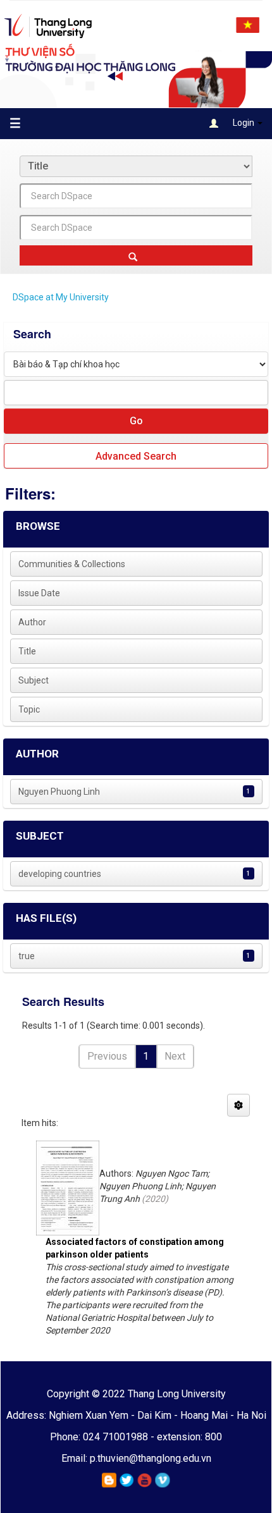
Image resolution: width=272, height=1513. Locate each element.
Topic (29, 709)
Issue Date (39, 593)
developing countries (59, 874)
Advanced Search (136, 456)
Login (243, 123)
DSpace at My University (61, 297)
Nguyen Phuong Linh (59, 792)
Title (27, 651)
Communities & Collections (71, 564)
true (26, 956)
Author (32, 622)
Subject (33, 680)
